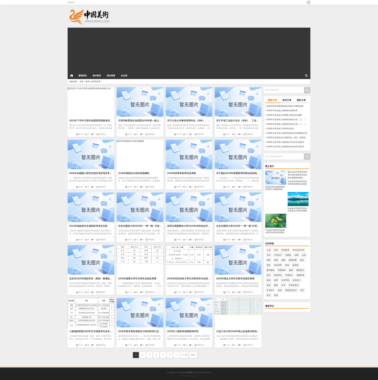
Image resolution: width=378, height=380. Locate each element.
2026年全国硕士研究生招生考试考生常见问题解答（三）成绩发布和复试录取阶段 (91, 173)
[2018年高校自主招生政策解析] (140, 141)
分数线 (288, 255)
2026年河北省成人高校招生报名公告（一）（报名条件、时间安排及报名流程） (288, 124)
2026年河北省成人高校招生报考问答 (282, 110)
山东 (304, 255)
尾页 (193, 355)
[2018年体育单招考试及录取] (189, 156)
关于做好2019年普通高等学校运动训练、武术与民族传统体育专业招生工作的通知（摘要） (238, 173)
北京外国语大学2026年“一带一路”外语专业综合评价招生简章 (238, 226)
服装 (291, 270)
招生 (269, 265)
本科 (269, 275)
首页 (72, 75)
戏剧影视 (292, 260)
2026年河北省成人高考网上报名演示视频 (284, 115)
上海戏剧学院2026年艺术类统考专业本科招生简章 (91, 331)
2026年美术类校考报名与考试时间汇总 (138, 331)
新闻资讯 (83, 75)
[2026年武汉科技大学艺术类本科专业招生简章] (189, 255)
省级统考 (300, 275)
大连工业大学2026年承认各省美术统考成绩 (238, 331)
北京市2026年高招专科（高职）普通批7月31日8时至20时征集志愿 (91, 278)
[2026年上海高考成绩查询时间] (189, 314)
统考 (276, 280)
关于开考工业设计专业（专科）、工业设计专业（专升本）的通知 (238, 120)
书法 (269, 255)
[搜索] (306, 75)
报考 (302, 260)
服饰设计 (300, 270)
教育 (287, 265)
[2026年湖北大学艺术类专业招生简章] (238, 261)
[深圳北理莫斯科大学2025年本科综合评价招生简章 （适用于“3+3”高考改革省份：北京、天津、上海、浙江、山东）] (189, 208)
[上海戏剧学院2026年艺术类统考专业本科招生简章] (91, 322)
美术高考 (97, 75)
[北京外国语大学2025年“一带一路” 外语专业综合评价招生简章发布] (140, 208)
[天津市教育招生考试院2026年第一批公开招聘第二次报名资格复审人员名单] (140, 103)
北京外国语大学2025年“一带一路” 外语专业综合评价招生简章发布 (140, 226)
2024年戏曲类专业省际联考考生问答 (88, 226)
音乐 (269, 295)
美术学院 (285, 280)
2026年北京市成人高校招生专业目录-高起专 (285, 142)
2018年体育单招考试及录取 (181, 173)
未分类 (124, 75)
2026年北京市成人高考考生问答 (280, 128)
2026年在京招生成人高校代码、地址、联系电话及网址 (288, 137)
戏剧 (283, 260)
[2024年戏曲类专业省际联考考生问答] (91, 208)
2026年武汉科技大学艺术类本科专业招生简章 (189, 278)
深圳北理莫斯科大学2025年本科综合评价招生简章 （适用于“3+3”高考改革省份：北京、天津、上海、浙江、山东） (189, 226)
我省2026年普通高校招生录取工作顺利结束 (285, 106)
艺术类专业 (293, 285)
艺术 (283, 285)
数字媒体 (270, 270)
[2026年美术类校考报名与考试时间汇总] (140, 314)
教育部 (295, 265)
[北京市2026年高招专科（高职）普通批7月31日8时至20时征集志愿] (91, 261)
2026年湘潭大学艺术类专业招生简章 (137, 278)
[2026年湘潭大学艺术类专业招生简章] (140, 254)
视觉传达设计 (291, 290)
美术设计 (296, 280)
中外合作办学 (298, 250)
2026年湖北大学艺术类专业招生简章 (235, 278)
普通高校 (282, 270)
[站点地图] (308, 2)
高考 (276, 295)
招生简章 (111, 75)
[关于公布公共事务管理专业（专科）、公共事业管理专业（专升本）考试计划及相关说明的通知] (189, 103)
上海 (269, 250)
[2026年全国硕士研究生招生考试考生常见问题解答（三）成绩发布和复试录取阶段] (91, 156)
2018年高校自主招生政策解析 (133, 173)
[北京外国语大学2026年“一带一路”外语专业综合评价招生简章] (238, 208)
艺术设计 (270, 290)
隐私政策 (71, 2)
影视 (276, 260)
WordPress (206, 372)
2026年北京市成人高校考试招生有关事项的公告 (287, 133)
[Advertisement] (156, 48)
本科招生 (278, 275)
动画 (296, 255)
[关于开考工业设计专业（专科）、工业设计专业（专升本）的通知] (238, 103)
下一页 (184, 355)
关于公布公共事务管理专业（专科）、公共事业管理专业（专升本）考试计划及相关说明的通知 (189, 120)
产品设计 (278, 255)
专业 (276, 250)
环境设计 (289, 275)
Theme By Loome (189, 376)
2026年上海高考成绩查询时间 (182, 331)
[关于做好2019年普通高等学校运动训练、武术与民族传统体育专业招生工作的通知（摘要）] (238, 156)
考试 (269, 285)
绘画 (269, 280)
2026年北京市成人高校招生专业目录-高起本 (285, 146)
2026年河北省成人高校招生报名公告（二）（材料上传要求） (288, 119)
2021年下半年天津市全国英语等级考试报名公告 (91, 120)
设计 (302, 290)
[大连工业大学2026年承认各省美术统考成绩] (238, 306)
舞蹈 (276, 285)
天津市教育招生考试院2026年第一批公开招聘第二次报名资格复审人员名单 (140, 120)
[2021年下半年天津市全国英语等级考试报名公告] (91, 88)
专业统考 (285, 250)
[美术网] (90, 9)
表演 (280, 290)
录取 (269, 260)
